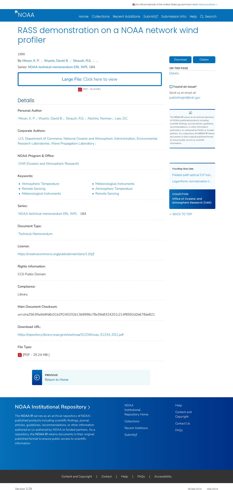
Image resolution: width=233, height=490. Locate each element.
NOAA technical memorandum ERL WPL (58, 67)
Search (210, 16)
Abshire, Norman (99, 118)
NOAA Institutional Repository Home (136, 409)
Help (193, 16)
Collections (101, 16)
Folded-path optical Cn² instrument (192, 175)
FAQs (179, 430)
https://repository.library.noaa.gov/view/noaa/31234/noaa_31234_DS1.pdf (71, 334)
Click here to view (89, 79)
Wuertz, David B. (56, 60)
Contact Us (182, 423)
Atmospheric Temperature (40, 184)
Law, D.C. (121, 118)
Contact (106, 476)
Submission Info (173, 16)
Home (83, 16)
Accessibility (163, 476)
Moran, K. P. (31, 60)
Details (174, 73)
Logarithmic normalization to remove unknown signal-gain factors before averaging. (192, 181)
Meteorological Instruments (115, 184)
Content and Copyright (77, 476)
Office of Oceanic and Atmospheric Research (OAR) (192, 200)
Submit (149, 16)
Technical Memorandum (35, 234)
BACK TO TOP (182, 214)
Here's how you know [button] (204, 4)
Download (180, 59)
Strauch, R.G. (82, 60)
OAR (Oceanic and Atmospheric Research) (48, 163)
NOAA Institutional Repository (50, 406)
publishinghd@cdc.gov (184, 97)
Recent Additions (126, 16)
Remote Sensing (33, 188)
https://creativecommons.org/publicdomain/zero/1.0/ (54, 254)
